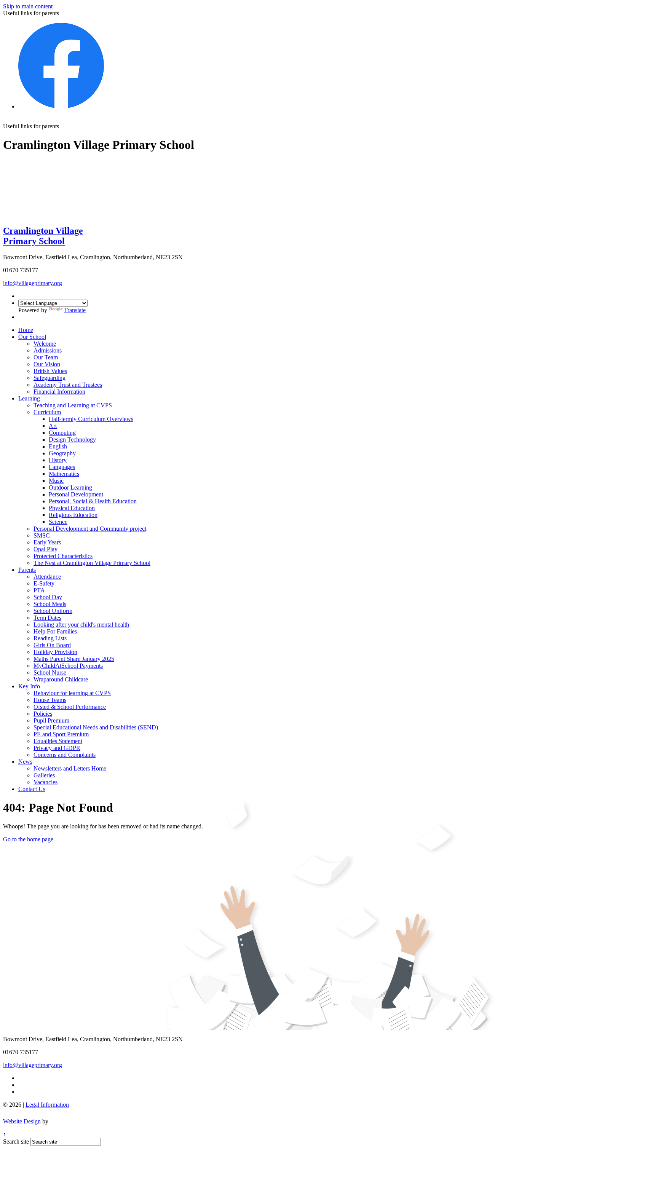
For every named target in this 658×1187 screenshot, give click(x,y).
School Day (48, 597)
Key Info (29, 686)
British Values (50, 371)
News (25, 761)
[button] (62, 126)
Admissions (48, 350)
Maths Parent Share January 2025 (74, 659)
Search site (16, 1141)
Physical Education (72, 508)
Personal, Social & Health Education (93, 501)
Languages (62, 467)
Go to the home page (28, 839)
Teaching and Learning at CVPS (73, 405)
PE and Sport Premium (61, 734)
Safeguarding (49, 378)
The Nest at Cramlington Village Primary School (92, 563)
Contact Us (31, 789)
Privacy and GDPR (57, 748)
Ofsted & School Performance (70, 707)
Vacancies (45, 782)
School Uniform (53, 611)
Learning (29, 398)
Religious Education (73, 515)
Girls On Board (52, 645)
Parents (27, 569)
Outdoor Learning (70, 487)
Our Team (46, 357)
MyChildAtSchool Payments (68, 665)
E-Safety (44, 583)
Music (56, 480)
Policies (43, 713)
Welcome (45, 343)
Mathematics (64, 474)
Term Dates (47, 617)
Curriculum (47, 412)
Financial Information (59, 391)
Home (25, 330)
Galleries (44, 775)
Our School (32, 336)
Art (53, 426)
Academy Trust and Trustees (68, 384)
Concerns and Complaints (65, 754)
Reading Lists (50, 638)
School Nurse (50, 672)
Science (58, 522)
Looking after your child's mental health (81, 624)
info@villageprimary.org (32, 283)
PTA (39, 590)
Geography (62, 453)
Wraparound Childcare (61, 679)
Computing (62, 432)
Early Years (47, 542)
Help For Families (55, 631)
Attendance (47, 576)
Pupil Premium (51, 720)
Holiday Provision (55, 652)
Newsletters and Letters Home (70, 768)
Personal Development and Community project (90, 528)
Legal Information (47, 1104)
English (58, 446)
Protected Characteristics (63, 556)
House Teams (50, 700)
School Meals (50, 604)
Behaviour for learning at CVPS (72, 693)
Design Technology (72, 439)
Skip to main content (28, 6)
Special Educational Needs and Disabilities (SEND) (96, 727)
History (58, 460)
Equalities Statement (58, 741)
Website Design (22, 1121)
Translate (75, 310)
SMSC (42, 535)
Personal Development (76, 494)
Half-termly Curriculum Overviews (91, 419)
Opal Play (45, 549)
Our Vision (47, 364)
